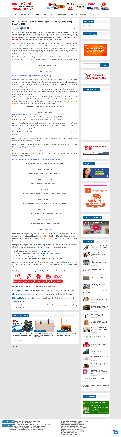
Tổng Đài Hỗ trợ (89, 164)
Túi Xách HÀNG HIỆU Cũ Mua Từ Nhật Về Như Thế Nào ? (99, 357)
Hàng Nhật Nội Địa (25, 14)
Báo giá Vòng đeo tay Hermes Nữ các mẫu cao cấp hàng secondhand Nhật (66, 335)
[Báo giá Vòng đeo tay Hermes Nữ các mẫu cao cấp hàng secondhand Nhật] (67, 325)
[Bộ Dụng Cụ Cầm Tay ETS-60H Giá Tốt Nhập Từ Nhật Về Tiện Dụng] (22, 325)
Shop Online (73, 14)
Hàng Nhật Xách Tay (22, 271)
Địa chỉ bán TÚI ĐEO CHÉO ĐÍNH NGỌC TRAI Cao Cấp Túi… (99, 329)
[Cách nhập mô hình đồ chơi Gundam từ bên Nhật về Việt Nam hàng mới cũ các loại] (86, 247)
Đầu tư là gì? (16, 286)
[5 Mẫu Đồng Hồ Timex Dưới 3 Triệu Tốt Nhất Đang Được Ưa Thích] (86, 307)
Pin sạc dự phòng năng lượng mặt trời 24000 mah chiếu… (99, 350)
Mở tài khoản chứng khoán (21, 290)
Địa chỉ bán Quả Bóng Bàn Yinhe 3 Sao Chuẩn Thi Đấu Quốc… (99, 371)
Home (15, 14)
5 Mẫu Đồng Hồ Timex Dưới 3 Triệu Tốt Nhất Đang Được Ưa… (99, 307)
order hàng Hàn (45, 236)
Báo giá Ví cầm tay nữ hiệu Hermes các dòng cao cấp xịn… (98, 277)
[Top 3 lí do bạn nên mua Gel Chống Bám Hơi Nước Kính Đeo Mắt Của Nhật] (86, 262)
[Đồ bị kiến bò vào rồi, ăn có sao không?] (86, 286)
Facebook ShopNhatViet (92, 89)
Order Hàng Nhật (41, 14)
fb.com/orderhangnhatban (52, 253)
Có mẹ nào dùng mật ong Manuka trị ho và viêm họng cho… (99, 299)
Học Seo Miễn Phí (90, 396)
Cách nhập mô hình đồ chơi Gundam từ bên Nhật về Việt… (99, 246)
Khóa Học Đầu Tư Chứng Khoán (23, 298)
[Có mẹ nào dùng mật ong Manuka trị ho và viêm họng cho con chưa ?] (86, 299)
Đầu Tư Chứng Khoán (19, 294)
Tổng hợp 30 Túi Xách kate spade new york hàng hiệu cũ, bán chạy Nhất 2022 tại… (44, 335)
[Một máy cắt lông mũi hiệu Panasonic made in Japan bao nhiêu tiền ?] (86, 254)
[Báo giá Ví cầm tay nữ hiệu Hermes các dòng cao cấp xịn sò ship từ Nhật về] (86, 277)
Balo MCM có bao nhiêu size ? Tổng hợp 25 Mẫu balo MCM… (100, 321)
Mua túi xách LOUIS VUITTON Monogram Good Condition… (99, 364)
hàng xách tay (67, 262)
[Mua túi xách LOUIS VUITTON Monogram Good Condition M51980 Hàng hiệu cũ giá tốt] (86, 365)
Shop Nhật (32, 262)
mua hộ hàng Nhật (42, 245)
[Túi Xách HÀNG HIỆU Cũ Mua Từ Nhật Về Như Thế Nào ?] (86, 358)
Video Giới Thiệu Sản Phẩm (93, 217)
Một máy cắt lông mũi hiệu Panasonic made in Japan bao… (98, 254)
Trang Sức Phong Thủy (58, 14)
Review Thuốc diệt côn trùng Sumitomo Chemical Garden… (99, 343)
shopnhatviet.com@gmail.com (39, 251)
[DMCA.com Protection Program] (70, 434)
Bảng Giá (83, 14)
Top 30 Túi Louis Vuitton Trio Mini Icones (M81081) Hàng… (99, 315)
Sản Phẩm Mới (89, 242)
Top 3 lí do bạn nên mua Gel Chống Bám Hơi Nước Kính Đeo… (99, 262)
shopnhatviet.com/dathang (39, 256)
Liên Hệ (91, 14)
